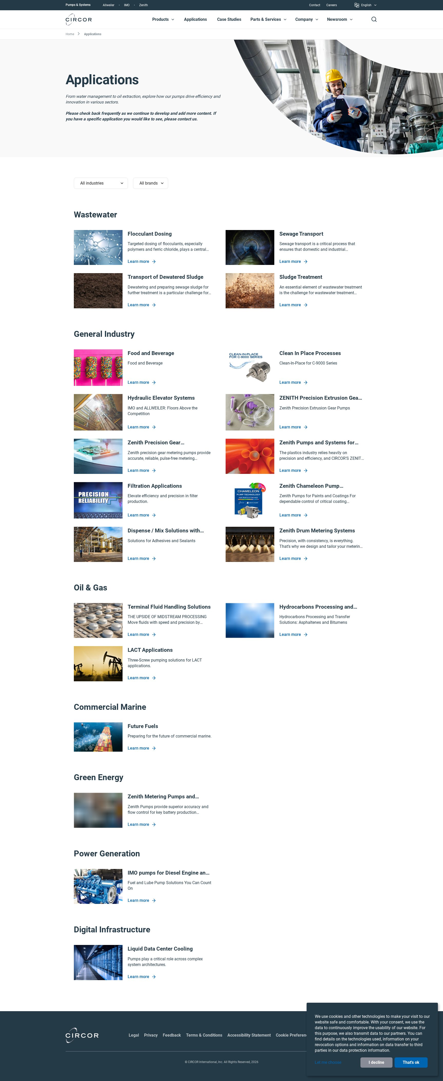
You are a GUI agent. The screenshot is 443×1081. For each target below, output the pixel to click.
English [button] (366, 6)
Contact (314, 5)
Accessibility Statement (249, 1035)
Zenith (143, 5)
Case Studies (229, 19)
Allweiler (108, 5)
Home (70, 34)
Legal (134, 1035)
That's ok (411, 1062)
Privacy (151, 1035)
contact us (186, 119)
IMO (126, 5)
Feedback (172, 1035)
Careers (331, 5)
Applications (195, 19)
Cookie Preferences (294, 1035)
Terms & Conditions (204, 1035)
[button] (173, 19)
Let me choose (328, 1062)
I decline (376, 1062)
